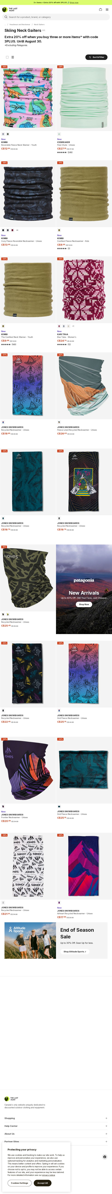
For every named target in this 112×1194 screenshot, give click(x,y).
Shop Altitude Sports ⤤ (75, 951)
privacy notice (48, 1175)
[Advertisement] (56, 998)
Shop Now (84, 604)
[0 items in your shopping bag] (100, 9)
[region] (36, 1167)
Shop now (74, 2)
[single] (7, 57)
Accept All (42, 1183)
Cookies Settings (19, 1183)
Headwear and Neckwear (20, 24)
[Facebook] (104, 1157)
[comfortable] (12, 57)
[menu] (107, 9)
